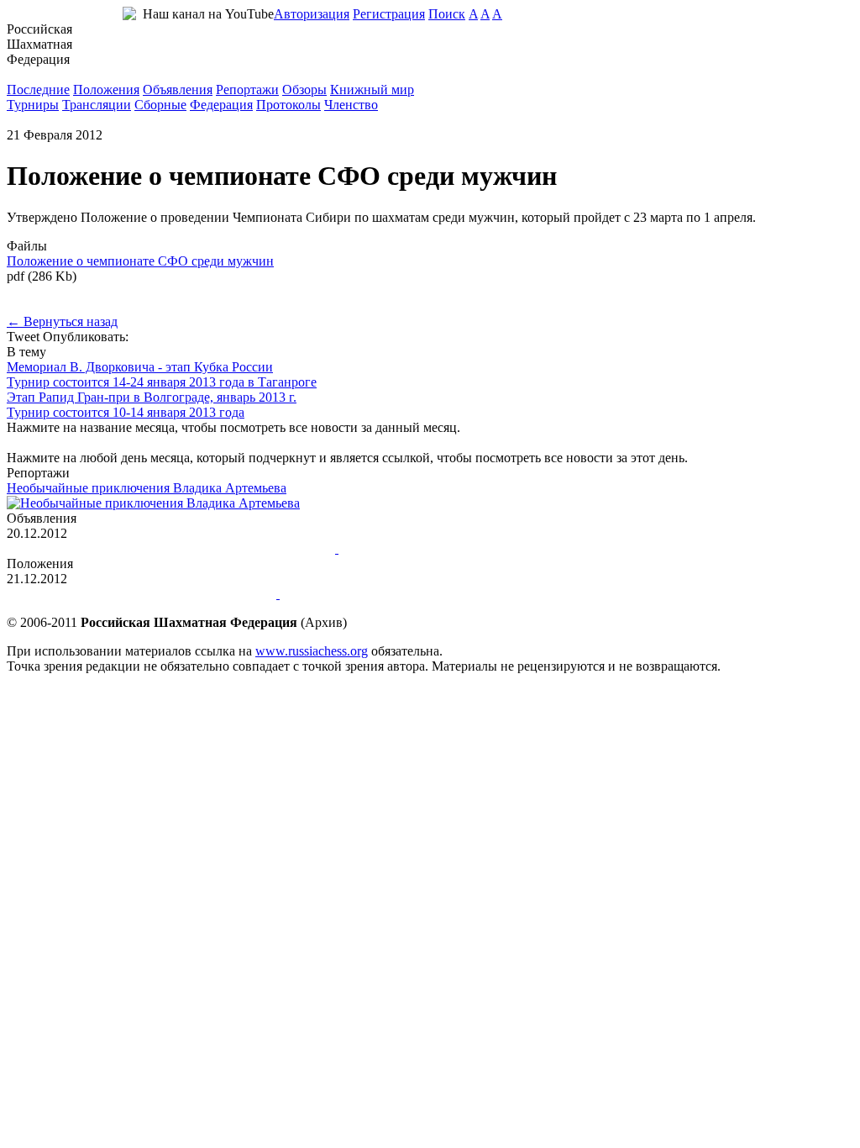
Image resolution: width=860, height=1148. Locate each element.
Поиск (446, 14)
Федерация (221, 104)
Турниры (33, 104)
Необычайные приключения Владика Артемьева (146, 488)
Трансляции (96, 104)
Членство (351, 104)
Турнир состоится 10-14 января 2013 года (125, 412)
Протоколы (288, 104)
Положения (106, 89)
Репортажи (247, 89)
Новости (31, 74)
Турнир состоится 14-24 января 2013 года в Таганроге (162, 382)
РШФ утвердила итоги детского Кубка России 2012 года (169, 548)
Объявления (177, 89)
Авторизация (311, 14)
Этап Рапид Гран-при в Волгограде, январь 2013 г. (151, 397)
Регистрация (389, 14)
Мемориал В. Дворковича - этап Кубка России (140, 367)
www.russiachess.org (311, 651)
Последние (38, 89)
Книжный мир (372, 89)
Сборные (160, 104)
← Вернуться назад (62, 321)
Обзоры (304, 89)
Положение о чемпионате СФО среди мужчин (140, 261)
